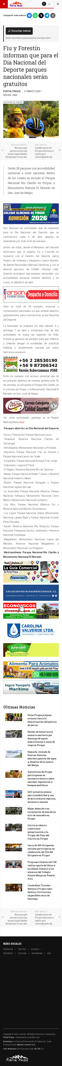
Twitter (22, 949)
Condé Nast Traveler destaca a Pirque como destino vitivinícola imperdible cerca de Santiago (40, 892)
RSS (49, 953)
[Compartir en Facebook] (29, 15)
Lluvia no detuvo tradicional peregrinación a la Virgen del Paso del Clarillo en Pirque (38, 832)
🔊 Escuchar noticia (19, 30)
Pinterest (8, 953)
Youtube (22, 953)
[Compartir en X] (41, 15)
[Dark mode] (49, 4)
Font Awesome (9, 1049)
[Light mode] (44, 4)
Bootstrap (7, 1041)
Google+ (35, 949)
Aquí (21, 422)
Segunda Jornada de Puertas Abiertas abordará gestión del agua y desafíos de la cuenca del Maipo (42, 758)
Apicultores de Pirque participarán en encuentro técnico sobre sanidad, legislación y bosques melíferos (41, 778)
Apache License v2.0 (26, 1045)
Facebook (8, 949)
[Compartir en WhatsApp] (35, 15)
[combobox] (58, 4)
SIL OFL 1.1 (39, 1049)
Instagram (37, 953)
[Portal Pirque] (16, 4)
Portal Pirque (8, 1037)
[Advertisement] (31, 993)
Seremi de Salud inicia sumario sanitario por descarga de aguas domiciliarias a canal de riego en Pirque (41, 738)
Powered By (17, 1058)
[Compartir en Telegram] (47, 15)
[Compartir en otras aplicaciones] (52, 15)
